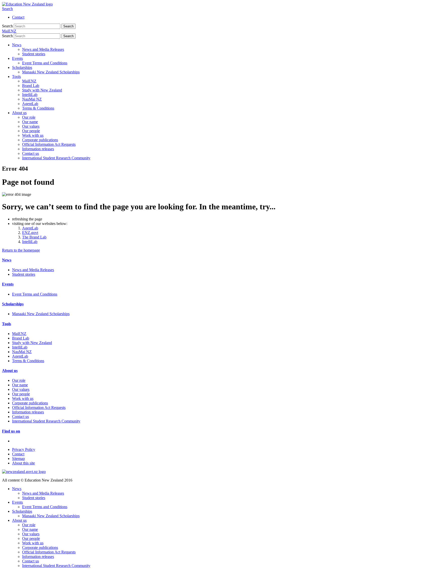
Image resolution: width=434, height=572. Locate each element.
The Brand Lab (34, 237)
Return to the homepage (21, 250)
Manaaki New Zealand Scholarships (51, 72)
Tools (16, 76)
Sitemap (18, 458)
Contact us (30, 153)
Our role (28, 117)
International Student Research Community (56, 158)
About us (19, 113)
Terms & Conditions (38, 108)
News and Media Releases (43, 49)
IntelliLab (29, 94)
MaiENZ (29, 81)
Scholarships (22, 67)
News (16, 45)
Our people (31, 131)
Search (7, 9)
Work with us (32, 135)
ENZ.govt (30, 232)
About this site (23, 463)
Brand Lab (30, 85)
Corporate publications (40, 140)
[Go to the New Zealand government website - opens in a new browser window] (24, 471)
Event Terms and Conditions (44, 63)
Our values (30, 126)
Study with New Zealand (42, 90)
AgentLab (30, 104)
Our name (30, 122)
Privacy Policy (23, 449)
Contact (18, 17)
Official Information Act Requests (49, 144)
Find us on (11, 431)
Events (17, 58)
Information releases (38, 149)
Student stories (33, 54)
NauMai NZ (32, 99)
